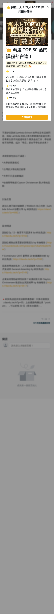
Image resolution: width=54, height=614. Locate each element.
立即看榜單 (27, 117)
